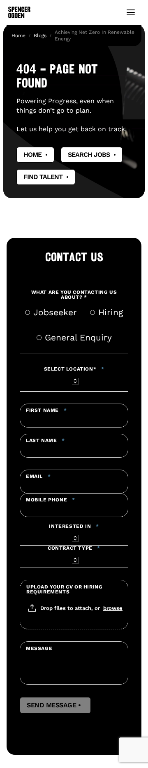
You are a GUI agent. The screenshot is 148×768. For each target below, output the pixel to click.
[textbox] (74, 415)
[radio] (27, 312)
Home (18, 35)
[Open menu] (131, 12)
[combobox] (74, 380)
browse (113, 608)
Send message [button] (55, 705)
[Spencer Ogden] (19, 12)
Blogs (40, 35)
